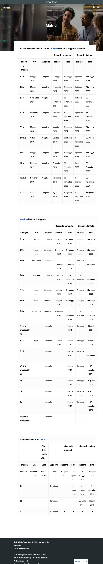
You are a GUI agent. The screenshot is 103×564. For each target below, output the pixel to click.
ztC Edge (53, 48)
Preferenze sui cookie (21, 561)
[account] (94, 7)
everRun (24, 219)
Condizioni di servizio (40, 558)
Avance (41, 439)
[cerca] (90, 7)
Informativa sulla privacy (22, 558)
